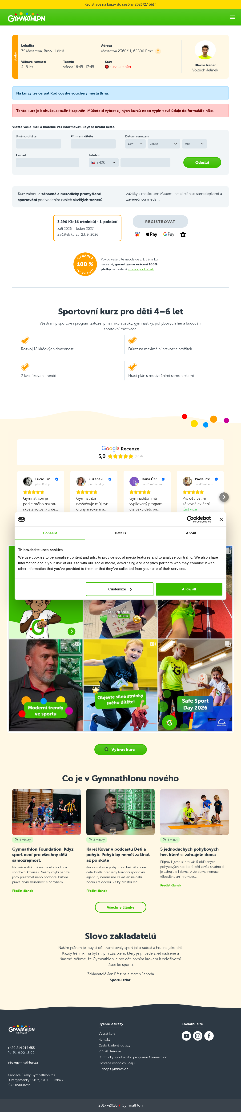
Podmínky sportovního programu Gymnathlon (133, 1057)
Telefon (94, 155)
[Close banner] (221, 519)
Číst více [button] (190, 509)
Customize (117, 589)
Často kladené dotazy (114, 1045)
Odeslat (202, 162)
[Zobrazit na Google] (27, 481)
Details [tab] (120, 533)
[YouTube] (186, 1036)
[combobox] (104, 162)
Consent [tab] (50, 533)
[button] (17, 497)
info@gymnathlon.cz (23, 1062)
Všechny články (120, 907)
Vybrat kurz (123, 749)
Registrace (92, 4)
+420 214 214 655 (21, 1048)
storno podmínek (141, 269)
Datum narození (137, 136)
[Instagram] (197, 1036)
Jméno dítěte (26, 136)
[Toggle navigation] (232, 17)
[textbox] (101, 162)
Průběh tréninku (110, 1051)
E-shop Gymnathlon (113, 1069)
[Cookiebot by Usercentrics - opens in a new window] (190, 519)
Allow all (189, 589)
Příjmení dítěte (82, 136)
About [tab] (191, 533)
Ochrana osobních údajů (117, 1063)
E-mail (21, 155)
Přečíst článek (22, 891)
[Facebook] (209, 1036)
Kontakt (104, 1039)
